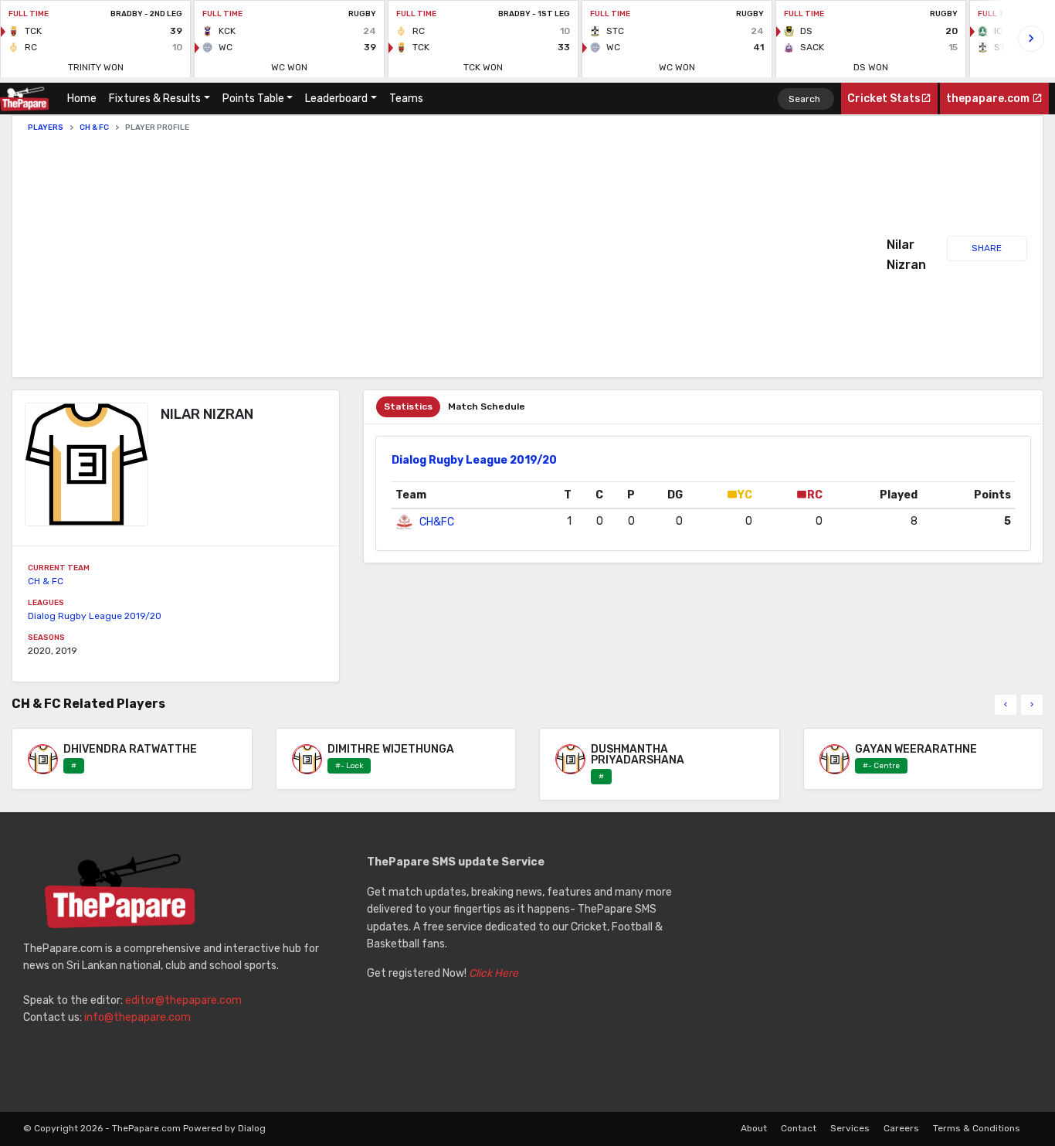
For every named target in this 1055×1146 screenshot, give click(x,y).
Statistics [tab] (408, 406)
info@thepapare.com (137, 1017)
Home (85, 98)
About (754, 1128)
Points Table (253, 98)
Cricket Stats (884, 98)
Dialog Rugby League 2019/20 (94, 615)
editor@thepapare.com (183, 1000)
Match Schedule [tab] (486, 406)
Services (850, 1128)
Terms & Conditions (976, 1128)
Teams (406, 98)
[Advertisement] (457, 255)
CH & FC (94, 127)
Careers (901, 1128)
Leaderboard (336, 98)
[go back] (1005, 705)
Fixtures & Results (155, 98)
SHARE (987, 248)
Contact (798, 1128)
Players (45, 127)
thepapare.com (989, 98)
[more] (1031, 705)
